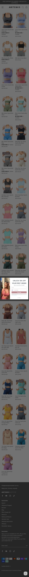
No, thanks (19, 297)
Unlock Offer (19, 292)
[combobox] (13, 290)
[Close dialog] (27, 278)
